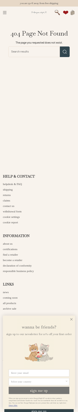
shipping (8, 189)
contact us (8, 206)
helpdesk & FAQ (12, 184)
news (6, 292)
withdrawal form (12, 211)
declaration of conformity (17, 265)
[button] (57, 12)
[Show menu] (4, 12)
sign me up (39, 390)
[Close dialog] (71, 319)
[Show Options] (66, 381)
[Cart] (72, 12)
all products (9, 303)
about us (8, 243)
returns (7, 195)
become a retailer (12, 260)
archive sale (9, 308)
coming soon (10, 297)
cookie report (10, 222)
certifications (10, 249)
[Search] (65, 51)
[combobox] (38, 381)
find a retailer (10, 254)
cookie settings (11, 216)
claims (6, 200)
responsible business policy (18, 271)
